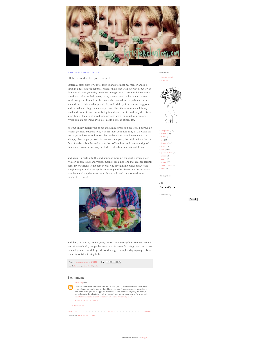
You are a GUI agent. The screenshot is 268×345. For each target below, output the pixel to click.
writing (163, 146)
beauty (163, 149)
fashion (164, 136)
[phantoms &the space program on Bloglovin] (171, 123)
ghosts (163, 155)
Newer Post (72, 311)
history (79, 266)
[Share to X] (113, 262)
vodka (96, 266)
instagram (164, 80)
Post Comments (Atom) (86, 315)
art (162, 140)
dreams (163, 162)
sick (92, 266)
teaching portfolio (167, 77)
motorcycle (86, 266)
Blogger (144, 337)
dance (163, 159)
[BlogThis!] (110, 262)
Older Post (148, 311)
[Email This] (107, 262)
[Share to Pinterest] (119, 262)
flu (75, 266)
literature (164, 143)
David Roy (79, 282)
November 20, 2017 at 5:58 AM (86, 300)
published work (167, 152)
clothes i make (166, 165)
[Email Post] (103, 262)
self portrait (165, 130)
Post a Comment (77, 305)
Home (110, 311)
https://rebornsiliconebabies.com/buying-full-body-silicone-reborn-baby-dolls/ (103, 296)
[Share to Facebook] (116, 262)
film (162, 168)
